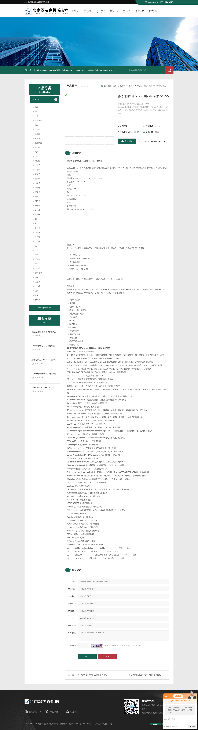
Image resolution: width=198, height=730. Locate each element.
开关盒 (37, 228)
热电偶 (37, 214)
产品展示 (121, 86)
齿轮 (36, 250)
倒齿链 (37, 201)
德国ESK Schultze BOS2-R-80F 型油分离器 (111, 70)
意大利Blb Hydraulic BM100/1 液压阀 (48, 70)
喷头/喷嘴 (38, 273)
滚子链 (37, 192)
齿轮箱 (37, 210)
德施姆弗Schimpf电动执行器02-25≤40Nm (149, 675)
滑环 (36, 264)
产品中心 (54, 712)
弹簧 (36, 295)
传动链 (37, 188)
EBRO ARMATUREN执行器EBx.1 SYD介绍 (49, 387)
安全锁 (37, 179)
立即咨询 (128, 141)
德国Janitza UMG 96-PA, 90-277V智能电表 (78, 70)
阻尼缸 (37, 134)
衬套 (36, 116)
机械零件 (36, 100)
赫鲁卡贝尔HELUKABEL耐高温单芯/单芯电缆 (94, 675)
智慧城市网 (107, 724)
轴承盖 (37, 206)
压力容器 (38, 120)
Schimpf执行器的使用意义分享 (44, 374)
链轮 (36, 197)
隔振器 (37, 107)
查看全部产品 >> (44, 308)
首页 (114, 86)
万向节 (37, 174)
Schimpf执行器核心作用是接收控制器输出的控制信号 (53, 346)
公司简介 (33, 712)
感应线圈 (38, 143)
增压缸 (37, 161)
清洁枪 (37, 129)
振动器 (37, 268)
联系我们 (74, 712)
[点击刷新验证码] (97, 646)
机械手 (37, 165)
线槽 (36, 125)
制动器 (37, 300)
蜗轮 (36, 152)
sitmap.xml (156, 724)
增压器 (37, 232)
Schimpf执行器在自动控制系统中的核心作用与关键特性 (54, 332)
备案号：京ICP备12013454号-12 (81, 724)
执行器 (37, 286)
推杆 (36, 156)
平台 (36, 111)
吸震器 (37, 138)
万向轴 (37, 237)
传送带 (37, 241)
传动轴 (37, 170)
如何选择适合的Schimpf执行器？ (45, 360)
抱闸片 (37, 183)
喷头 (36, 255)
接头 (36, 291)
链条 (36, 277)
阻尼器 (37, 282)
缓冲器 (37, 259)
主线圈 (37, 147)
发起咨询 (192, 726)
